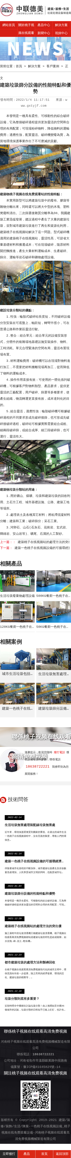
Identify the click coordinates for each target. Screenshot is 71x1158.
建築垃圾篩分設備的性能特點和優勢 (30, 894)
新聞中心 (43, 33)
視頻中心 (61, 33)
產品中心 (43, 25)
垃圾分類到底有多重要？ (22, 999)
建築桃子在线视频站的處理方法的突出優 (33, 926)
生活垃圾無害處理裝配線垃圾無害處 (30, 825)
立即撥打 (9, 1154)
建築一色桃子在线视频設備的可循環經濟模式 (36, 861)
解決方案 (61, 25)
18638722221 (38, 767)
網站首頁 (8, 25)
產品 (26, 1154)
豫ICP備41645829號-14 (41, 1067)
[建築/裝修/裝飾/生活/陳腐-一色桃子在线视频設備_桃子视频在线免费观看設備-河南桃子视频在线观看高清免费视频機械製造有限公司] (35, 10)
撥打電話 (59, 752)
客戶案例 (53, 66)
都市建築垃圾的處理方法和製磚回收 (30, 962)
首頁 (19, 66)
